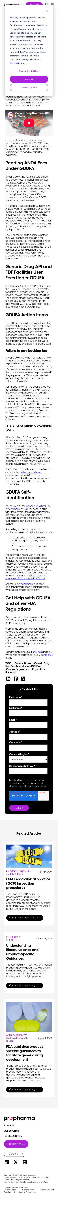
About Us (9, 1125)
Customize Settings (29, 71)
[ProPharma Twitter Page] (16, 1163)
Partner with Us (16, 1144)
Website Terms (28, 1190)
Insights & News (13, 1136)
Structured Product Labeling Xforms (25, 578)
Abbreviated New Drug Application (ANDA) (17, 1038)
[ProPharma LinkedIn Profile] (7, 1163)
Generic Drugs (23, 663)
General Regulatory (17, 669)
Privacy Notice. (17, 63)
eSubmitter (35, 575)
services (37, 652)
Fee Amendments (23, 584)
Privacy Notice (10, 1190)
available (27, 395)
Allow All (29, 79)
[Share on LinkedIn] (9, 679)
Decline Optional (29, 87)
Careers (13, 1153)
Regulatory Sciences (13, 939)
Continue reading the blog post (24, 918)
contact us (47, 655)
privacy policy (39, 786)
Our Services (11, 1131)
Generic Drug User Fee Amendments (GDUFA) (27, 665)
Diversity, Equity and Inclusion (16, 1188)
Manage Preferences (26, 1192)
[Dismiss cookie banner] (47, 12)
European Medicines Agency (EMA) (18, 872)
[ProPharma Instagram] (25, 1163)
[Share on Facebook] (16, 679)
